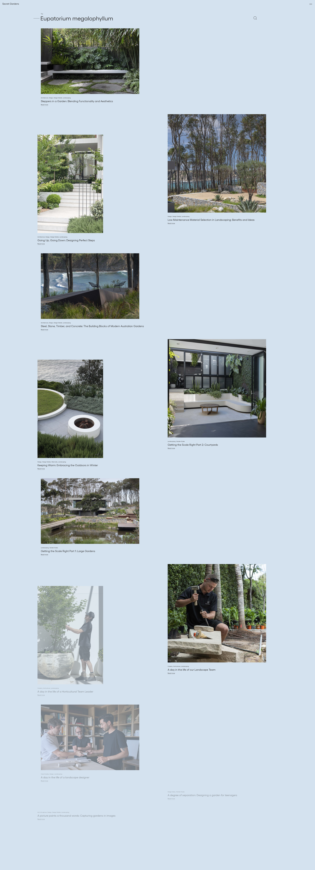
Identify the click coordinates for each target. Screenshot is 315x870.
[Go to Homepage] (3, 4)
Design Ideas (171, 790)
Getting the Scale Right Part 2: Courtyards (193, 444)
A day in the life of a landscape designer (65, 776)
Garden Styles (180, 441)
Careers (39, 687)
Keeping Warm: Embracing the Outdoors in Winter (67, 465)
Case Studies (45, 772)
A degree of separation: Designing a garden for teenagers (202, 793)
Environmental (54, 828)
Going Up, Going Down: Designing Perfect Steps (66, 240)
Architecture (44, 98)
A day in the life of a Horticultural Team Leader (65, 690)
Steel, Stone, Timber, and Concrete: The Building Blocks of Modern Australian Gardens (92, 326)
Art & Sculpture (42, 811)
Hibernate (54, 462)
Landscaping (67, 98)
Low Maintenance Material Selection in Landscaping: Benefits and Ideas (211, 219)
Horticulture (46, 687)
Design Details (58, 98)
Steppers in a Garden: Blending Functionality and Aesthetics (77, 101)
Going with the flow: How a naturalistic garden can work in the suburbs (83, 832)
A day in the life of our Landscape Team (191, 669)
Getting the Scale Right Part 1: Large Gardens (68, 551)
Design (51, 98)
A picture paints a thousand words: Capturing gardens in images (76, 814)
